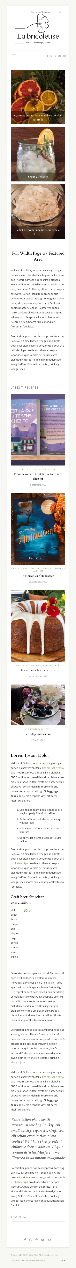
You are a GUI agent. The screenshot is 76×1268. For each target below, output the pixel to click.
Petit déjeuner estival (38, 734)
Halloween (56, 568)
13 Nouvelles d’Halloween (38, 576)
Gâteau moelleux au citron (38, 670)
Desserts (47, 665)
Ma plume (50, 469)
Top (62, 1260)
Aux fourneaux (34, 729)
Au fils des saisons (22, 568)
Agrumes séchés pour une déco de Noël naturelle (38, 118)
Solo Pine (33, 1254)
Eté (57, 665)
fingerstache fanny (53, 768)
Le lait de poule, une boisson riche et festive (38, 232)
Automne (42, 568)
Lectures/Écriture (31, 469)
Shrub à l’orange (38, 177)
